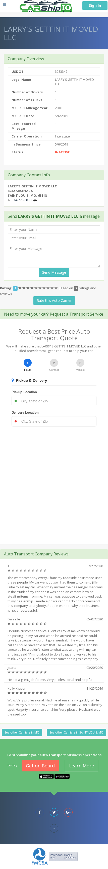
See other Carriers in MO (22, 732)
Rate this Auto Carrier (54, 300)
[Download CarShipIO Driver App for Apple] (46, 776)
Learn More (81, 766)
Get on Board (40, 766)
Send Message (54, 272)
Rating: (6, 288)
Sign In (95, 5)
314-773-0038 (21, 200)
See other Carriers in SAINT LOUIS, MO (76, 732)
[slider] (38, 288)
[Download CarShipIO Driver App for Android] (62, 776)
